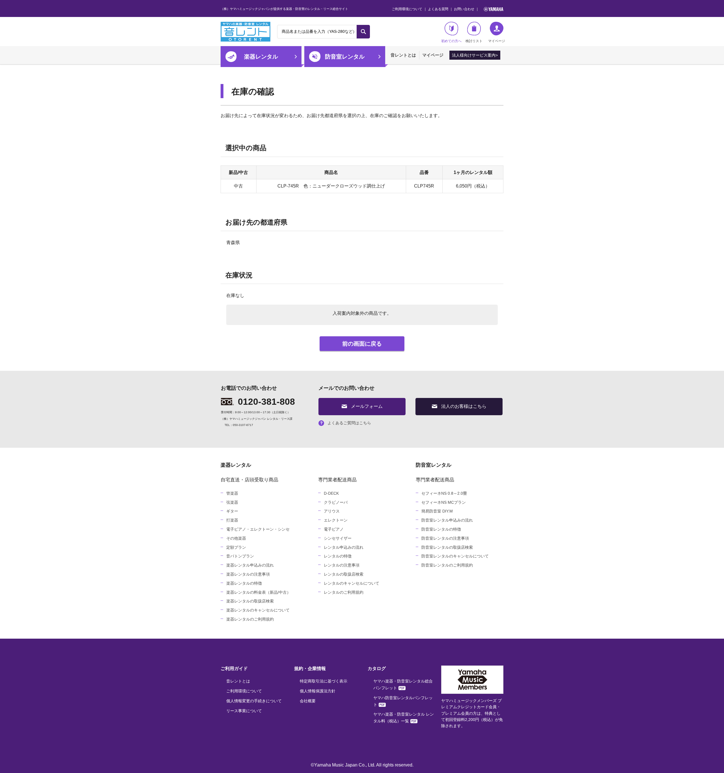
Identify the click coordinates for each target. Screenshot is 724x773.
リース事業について (244, 711)
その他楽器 (236, 538)
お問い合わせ (464, 9)
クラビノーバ (336, 502)
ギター (232, 511)
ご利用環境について (407, 9)
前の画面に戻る (362, 344)
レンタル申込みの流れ (343, 547)
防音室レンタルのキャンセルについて (455, 556)
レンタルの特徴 (338, 556)
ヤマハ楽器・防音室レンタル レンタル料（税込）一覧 (403, 717)
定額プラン (236, 547)
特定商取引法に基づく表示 (323, 681)
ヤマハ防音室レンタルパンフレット (403, 701)
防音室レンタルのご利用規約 (447, 565)
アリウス (332, 511)
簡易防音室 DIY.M (437, 511)
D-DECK (331, 493)
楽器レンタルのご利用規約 (250, 619)
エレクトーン (336, 520)
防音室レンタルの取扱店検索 (447, 547)
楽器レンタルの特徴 (244, 583)
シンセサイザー (338, 538)
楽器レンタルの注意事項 (248, 574)
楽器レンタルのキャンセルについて (258, 610)
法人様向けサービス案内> (475, 55)
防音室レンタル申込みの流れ (447, 520)
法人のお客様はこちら (463, 406)
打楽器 (232, 520)
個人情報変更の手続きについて (254, 701)
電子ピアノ (334, 529)
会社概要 (308, 701)
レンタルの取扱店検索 (343, 574)
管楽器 (232, 493)
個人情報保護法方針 (317, 691)
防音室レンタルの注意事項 (445, 538)
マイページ (432, 55)
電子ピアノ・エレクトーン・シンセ (258, 529)
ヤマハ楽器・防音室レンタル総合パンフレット (403, 684)
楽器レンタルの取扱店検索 (250, 601)
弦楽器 (232, 502)
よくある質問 (438, 9)
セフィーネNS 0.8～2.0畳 (444, 493)
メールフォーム (367, 406)
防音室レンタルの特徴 (441, 529)
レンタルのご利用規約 (343, 592)
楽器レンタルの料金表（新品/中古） (258, 592)
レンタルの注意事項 (341, 565)
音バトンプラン (240, 556)
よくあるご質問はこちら (349, 423)
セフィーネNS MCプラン (443, 502)
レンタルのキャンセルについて (351, 583)
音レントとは (403, 55)
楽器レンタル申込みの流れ (250, 565)
